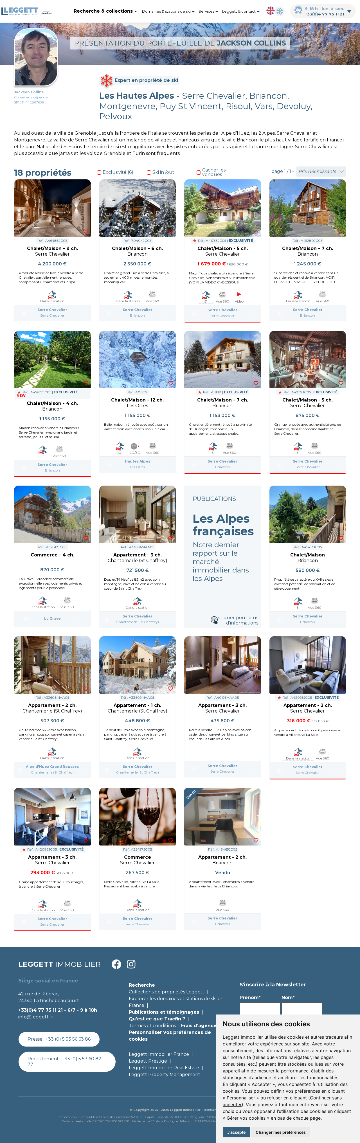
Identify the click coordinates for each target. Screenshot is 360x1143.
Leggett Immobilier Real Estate (164, 1067)
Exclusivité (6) (118, 172)
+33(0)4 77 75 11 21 (324, 14)
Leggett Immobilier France (159, 1054)
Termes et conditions (152, 1025)
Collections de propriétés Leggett (166, 992)
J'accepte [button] (236, 1132)
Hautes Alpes (137, 461)
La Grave (52, 618)
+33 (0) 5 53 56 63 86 (68, 1039)
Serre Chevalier (52, 310)
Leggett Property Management (164, 1074)
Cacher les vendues (214, 172)
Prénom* (250, 997)
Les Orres (137, 467)
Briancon (137, 315)
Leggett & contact (239, 11)
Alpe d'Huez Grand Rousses (52, 767)
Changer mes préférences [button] (281, 1132)
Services (207, 11)
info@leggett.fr (35, 1017)
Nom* (288, 997)
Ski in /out (163, 172)
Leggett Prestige (148, 1061)
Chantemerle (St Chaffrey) (137, 622)
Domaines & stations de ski (167, 11)
